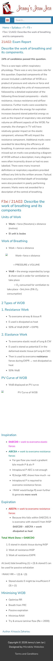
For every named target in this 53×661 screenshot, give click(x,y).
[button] (7, 20)
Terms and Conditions (26, 653)
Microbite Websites (33, 646)
